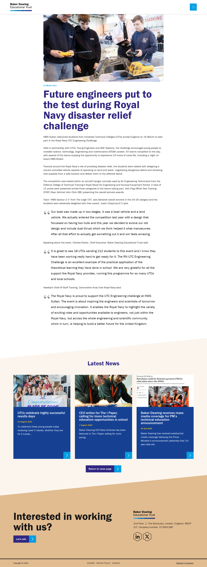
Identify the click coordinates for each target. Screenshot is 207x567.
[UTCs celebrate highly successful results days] (41, 417)
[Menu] (193, 7)
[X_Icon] (147, 536)
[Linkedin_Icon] (137, 536)
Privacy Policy (103, 563)
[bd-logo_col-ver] (21, 7)
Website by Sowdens (185, 563)
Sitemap (91, 563)
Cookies (116, 563)
